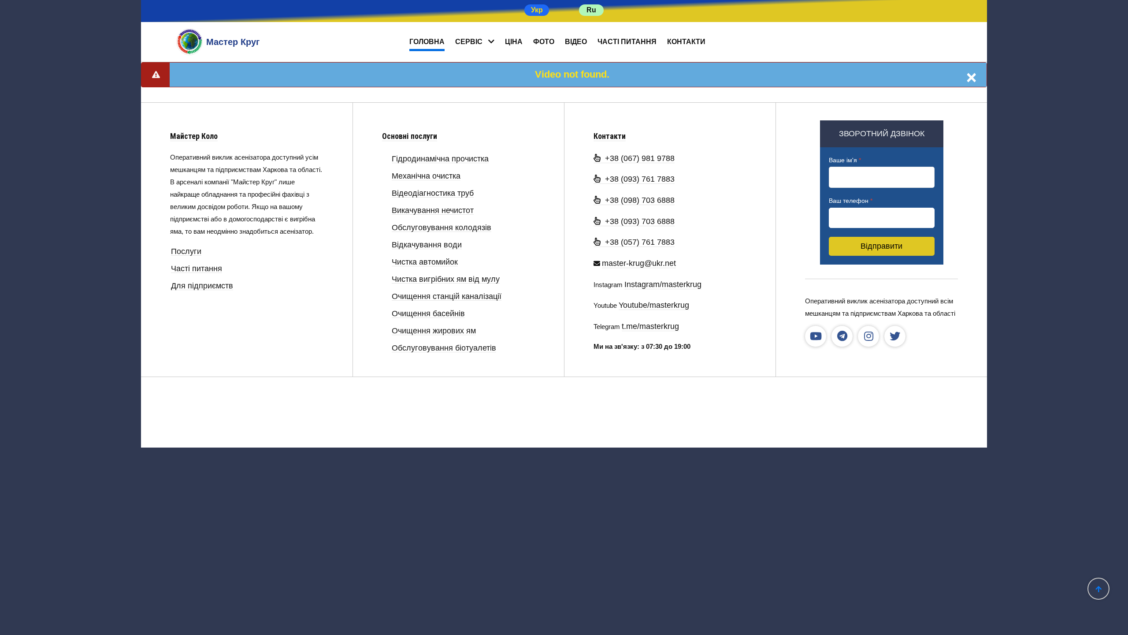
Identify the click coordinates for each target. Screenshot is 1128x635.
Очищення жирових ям (434, 331)
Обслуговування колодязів (441, 228)
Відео (576, 41)
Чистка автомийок (425, 262)
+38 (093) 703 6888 (638, 221)
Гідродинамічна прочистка (440, 159)
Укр (537, 10)
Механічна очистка (426, 176)
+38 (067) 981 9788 (638, 158)
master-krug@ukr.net (639, 263)
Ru (591, 10)
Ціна (514, 41)
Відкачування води (427, 245)
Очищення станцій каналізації (446, 296)
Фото (543, 41)
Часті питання (627, 41)
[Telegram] (842, 336)
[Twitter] (894, 336)
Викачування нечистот (433, 210)
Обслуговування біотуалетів (444, 348)
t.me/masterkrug (650, 326)
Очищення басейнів (428, 314)
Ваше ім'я (845, 160)
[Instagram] (868, 336)
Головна (427, 41)
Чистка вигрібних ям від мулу (446, 279)
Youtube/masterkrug (654, 305)
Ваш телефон (850, 200)
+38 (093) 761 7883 (638, 179)
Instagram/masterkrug (662, 284)
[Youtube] (815, 336)
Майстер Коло (194, 136)
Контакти (686, 41)
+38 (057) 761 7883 (638, 242)
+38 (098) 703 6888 (638, 200)
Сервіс (468, 41)
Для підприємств (202, 286)
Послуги (186, 251)
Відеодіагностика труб (433, 193)
